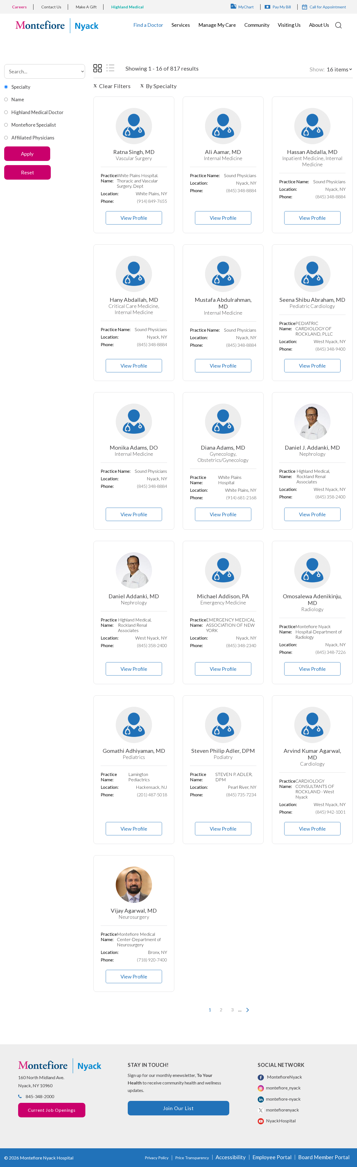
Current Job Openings (52, 1110)
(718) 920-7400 (152, 959)
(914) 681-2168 (241, 497)
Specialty (20, 87)
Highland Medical (127, 6)
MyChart (246, 6)
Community (256, 25)
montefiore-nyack (283, 1098)
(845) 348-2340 (241, 645)
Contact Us (51, 6)
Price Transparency (192, 1157)
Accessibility (231, 1157)
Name (17, 99)
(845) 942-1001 (330, 811)
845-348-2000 (40, 1096)
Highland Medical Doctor (37, 112)
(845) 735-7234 (241, 794)
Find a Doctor (148, 25)
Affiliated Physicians (32, 138)
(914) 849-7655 (152, 201)
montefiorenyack (282, 1109)
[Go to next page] (246, 1010)
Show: (317, 69)
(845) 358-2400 (330, 496)
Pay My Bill (281, 6)
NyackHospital (280, 1120)
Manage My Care (217, 25)
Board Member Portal (323, 1157)
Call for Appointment (328, 6)
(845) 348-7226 (330, 652)
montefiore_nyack (283, 1087)
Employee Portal (271, 1157)
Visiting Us (289, 25)
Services (181, 25)
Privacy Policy (156, 1157)
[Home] (56, 25)
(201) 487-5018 (152, 794)
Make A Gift (86, 6)
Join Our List (178, 1108)
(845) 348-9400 (330, 348)
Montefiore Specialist (33, 125)
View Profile (133, 218)
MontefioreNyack (283, 1076)
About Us (319, 25)
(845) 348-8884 (241, 190)
